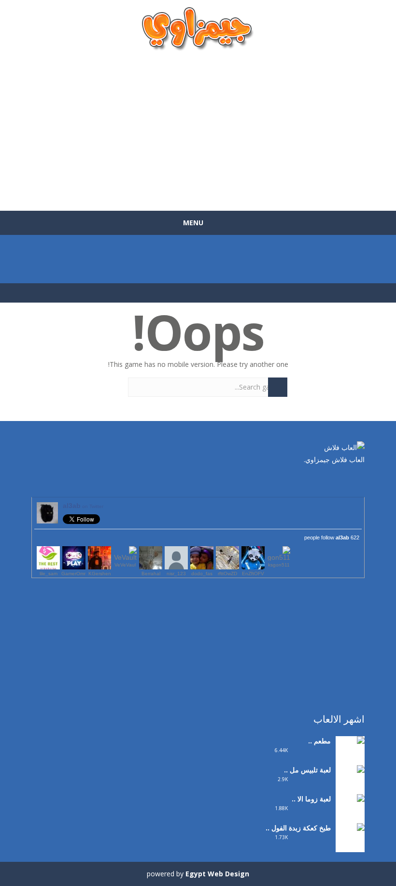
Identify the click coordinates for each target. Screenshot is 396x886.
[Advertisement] (198, 126)
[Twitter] (343, 480)
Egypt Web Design (217, 873)
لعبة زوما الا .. (311, 798)
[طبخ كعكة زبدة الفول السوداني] (350, 846)
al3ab (83, 505)
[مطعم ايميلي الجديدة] (350, 753)
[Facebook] (357, 480)
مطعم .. (319, 740)
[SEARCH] (277, 387)
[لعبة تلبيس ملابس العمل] (350, 788)
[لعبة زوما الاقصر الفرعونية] (350, 817)
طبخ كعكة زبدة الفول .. (298, 827)
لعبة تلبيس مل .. (307, 769)
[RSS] (328, 480)
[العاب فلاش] (198, 28)
